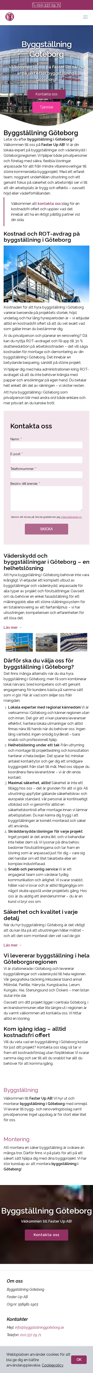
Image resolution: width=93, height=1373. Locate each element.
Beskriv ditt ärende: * (25, 483)
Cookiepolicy (52, 1365)
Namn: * (16, 439)
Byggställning (21, 1090)
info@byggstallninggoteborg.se (39, 1327)
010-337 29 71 (48, 5)
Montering (17, 1139)
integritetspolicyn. (71, 517)
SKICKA (46, 529)
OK (79, 1359)
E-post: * (16, 454)
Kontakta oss (46, 94)
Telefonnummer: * (23, 469)
